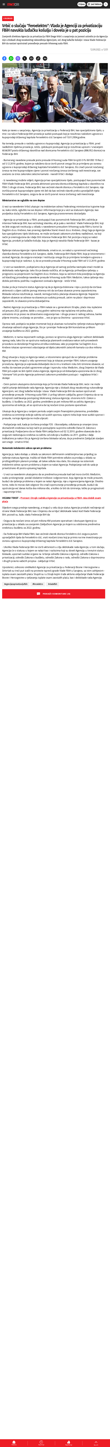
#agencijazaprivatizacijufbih (15, 584)
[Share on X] (24, 58)
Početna (14, 1445)
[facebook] (4, 58)
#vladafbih (52, 584)
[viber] (18, 58)
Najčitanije (68, 1445)
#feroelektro (38, 584)
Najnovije (41, 1445)
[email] (31, 58)
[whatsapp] (11, 58)
